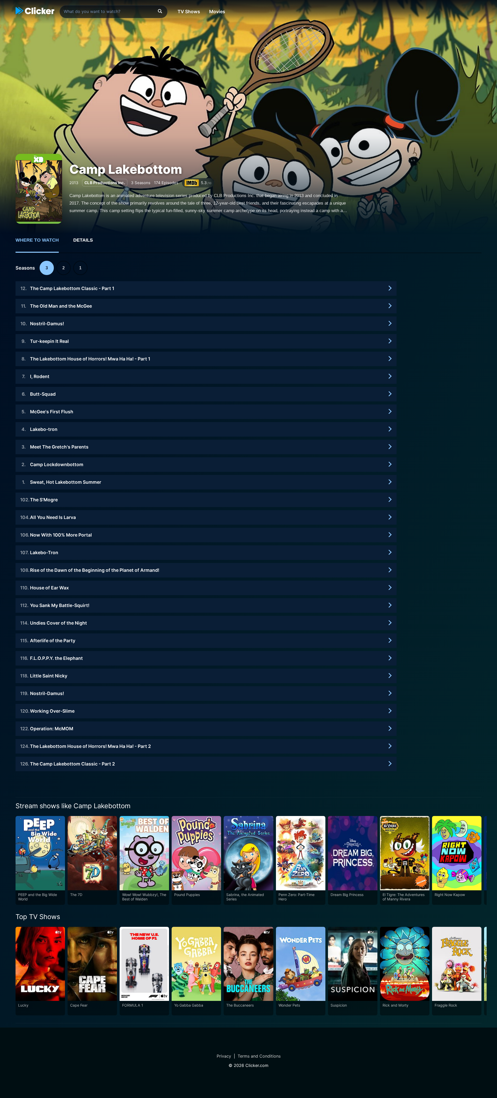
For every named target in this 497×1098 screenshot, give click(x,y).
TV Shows (189, 11)
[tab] (41, 243)
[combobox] (113, 11)
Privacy (224, 1056)
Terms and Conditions (259, 1056)
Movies (217, 11)
